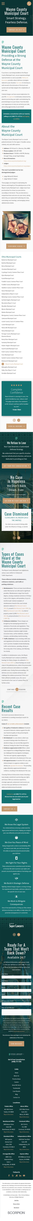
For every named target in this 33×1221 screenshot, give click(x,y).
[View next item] (18, 420)
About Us (16, 1076)
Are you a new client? (8, 1001)
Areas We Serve (16, 1085)
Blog (16, 1094)
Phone (3, 987)
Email (3, 994)
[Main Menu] (3, 3)
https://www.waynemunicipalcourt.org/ (15, 161)
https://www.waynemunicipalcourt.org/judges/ (17, 166)
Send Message (16, 1044)
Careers (16, 1082)
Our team (19, 83)
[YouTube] (24, 1176)
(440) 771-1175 (16, 1061)
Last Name (5, 981)
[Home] (16, 1054)
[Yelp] (13, 1176)
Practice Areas (16, 1079)
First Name (5, 974)
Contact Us (16, 1097)
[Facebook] (9, 1176)
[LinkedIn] (20, 1176)
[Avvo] (16, 1176)
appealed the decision (16, 765)
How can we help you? (8, 1007)
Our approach (11, 97)
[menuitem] (16, 259)
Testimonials (16, 1088)
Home (16, 1073)
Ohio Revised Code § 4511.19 (14, 611)
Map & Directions (8, 1114)
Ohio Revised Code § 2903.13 (22, 608)
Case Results (16, 1091)
